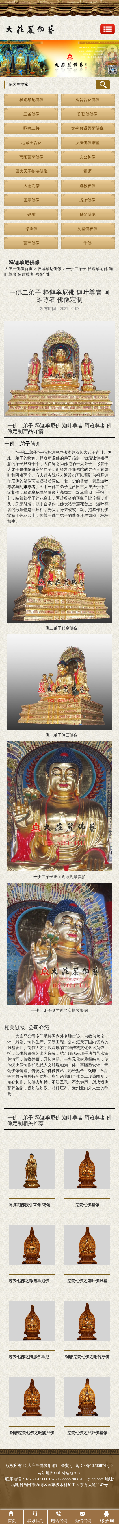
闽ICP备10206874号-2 (94, 1465)
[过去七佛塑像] (87, 1169)
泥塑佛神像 (87, 229)
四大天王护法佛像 (31, 171)
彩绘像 (31, 229)
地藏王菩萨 (31, 143)
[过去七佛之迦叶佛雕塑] (87, 1245)
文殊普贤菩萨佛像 (87, 128)
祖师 (87, 171)
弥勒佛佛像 (87, 114)
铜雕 (31, 214)
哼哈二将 (31, 128)
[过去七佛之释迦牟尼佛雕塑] (32, 1245)
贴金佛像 (87, 214)
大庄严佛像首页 (18, 269)
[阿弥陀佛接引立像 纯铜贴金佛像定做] (32, 1169)
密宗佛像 (31, 200)
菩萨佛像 (31, 243)
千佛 (87, 243)
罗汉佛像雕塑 (87, 143)
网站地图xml (49, 1473)
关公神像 (87, 157)
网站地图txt (71, 1473)
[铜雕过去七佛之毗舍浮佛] (87, 1321)
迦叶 (100, 452)
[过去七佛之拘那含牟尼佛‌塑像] (32, 1321)
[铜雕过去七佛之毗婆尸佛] (32, 1397)
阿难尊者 (27, 487)
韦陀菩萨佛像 (31, 157)
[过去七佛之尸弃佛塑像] (87, 1397)
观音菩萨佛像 (87, 100)
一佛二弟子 (17, 444)
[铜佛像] (59, 58)
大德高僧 (31, 186)
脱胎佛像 (87, 200)
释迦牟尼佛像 (31, 100)
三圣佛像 (31, 114)
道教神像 (87, 186)
